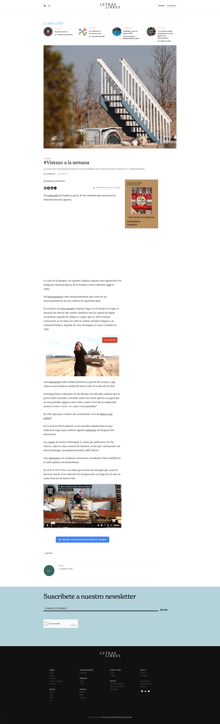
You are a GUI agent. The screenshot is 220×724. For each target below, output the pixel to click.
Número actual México (117, 684)
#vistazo (48, 553)
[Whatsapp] (55, 188)
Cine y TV (52, 692)
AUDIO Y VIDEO (115, 670)
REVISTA (113, 681)
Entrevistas (83, 673)
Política (161, 28)
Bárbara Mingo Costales (131, 38)
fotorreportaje (55, 296)
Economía (52, 678)
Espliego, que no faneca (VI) (130, 32)
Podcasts (113, 676)
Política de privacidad (124, 717)
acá (113, 382)
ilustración (55, 382)
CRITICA (52, 689)
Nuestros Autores (145, 684)
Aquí (108, 284)
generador (53, 195)
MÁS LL (143, 670)
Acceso (142, 673)
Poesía (82, 681)
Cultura (58, 28)
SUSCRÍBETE (171, 5)
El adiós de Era (61, 31)
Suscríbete (132, 225)
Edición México (133, 221)
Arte (50, 700)
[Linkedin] (51, 188)
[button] (45, 6)
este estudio (67, 308)
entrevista (54, 458)
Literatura (127, 28)
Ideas (81, 695)
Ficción (82, 684)
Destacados (114, 689)
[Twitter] (48, 188)
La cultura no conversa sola (95, 32)
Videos (112, 673)
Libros (51, 695)
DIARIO (51, 670)
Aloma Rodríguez (129, 36)
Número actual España (117, 687)
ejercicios (91, 430)
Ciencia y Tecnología (55, 681)
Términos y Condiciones (109, 717)
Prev (128, 204)
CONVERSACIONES (86, 670)
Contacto (143, 687)
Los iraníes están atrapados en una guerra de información (165, 34)
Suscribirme (144, 676)
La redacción (65, 569)
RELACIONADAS (74, 583)
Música (51, 698)
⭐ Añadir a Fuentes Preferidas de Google (82, 539)
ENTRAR (161, 5)
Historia (82, 692)
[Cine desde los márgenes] (141, 201)
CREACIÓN (83, 678)
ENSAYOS (83, 689)
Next (155, 204)
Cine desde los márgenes (141, 217)
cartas (51, 442)
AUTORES (141, 583)
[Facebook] (45, 188)
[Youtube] (148, 691)
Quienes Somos (145, 681)
